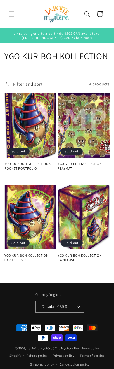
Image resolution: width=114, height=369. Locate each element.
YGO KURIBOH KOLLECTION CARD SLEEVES (26, 257)
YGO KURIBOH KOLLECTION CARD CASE (80, 257)
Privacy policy (64, 356)
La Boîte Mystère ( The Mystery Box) (54, 348)
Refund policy (37, 356)
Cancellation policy (74, 364)
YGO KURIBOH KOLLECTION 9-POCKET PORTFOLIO (28, 166)
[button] (11, 14)
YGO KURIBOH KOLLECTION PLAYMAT (80, 166)
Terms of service (92, 356)
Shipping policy (42, 364)
